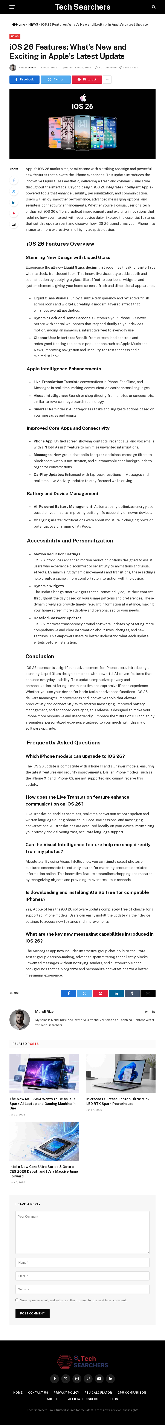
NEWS (33, 24)
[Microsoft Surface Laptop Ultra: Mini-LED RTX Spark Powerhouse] (121, 1073)
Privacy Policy (66, 1392)
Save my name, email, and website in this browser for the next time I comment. (73, 1300)
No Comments (108, 67)
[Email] (13, 224)
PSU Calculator (98, 1392)
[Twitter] (13, 191)
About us (55, 1399)
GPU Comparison (132, 1392)
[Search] (153, 7)
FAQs (114, 1399)
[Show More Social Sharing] (107, 79)
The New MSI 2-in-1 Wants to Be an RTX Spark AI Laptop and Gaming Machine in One (42, 1104)
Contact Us (38, 1392)
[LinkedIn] (13, 202)
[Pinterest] (13, 213)
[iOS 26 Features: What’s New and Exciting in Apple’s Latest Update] (82, 124)
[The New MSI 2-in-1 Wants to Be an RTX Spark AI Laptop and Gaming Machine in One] (44, 1073)
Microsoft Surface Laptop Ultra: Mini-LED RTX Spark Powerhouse (118, 1101)
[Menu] (12, 7)
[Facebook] (13, 180)
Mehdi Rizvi (29, 67)
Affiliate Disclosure (86, 1399)
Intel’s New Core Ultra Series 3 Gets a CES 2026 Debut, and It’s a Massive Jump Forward (43, 1171)
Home (18, 1392)
